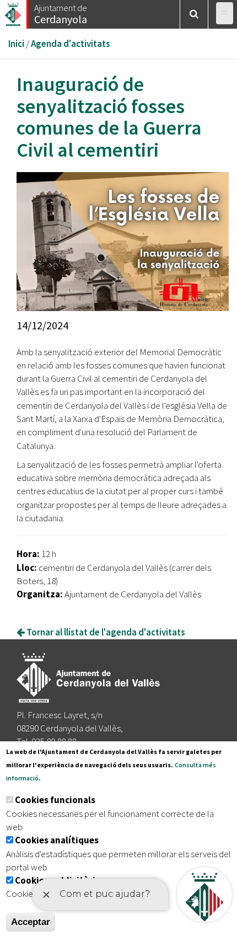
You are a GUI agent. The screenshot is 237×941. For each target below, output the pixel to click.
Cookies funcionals (55, 800)
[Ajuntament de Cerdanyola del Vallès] (14, 11)
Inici (16, 44)
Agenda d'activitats (70, 44)
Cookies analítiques (57, 840)
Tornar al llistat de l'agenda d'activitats (105, 632)
